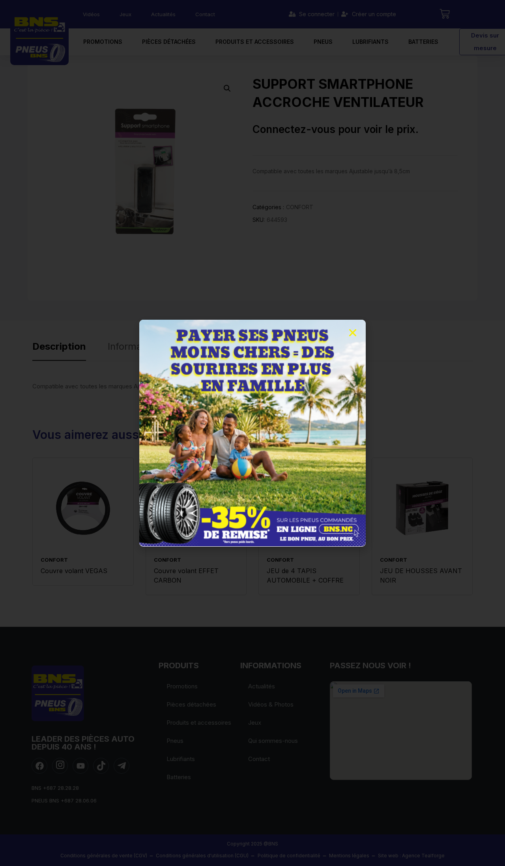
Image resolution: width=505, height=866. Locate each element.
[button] (353, 333)
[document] (252, 433)
